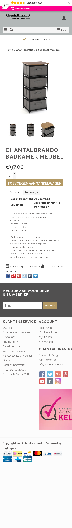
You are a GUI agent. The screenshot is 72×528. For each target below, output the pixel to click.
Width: (14, 223)
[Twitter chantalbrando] (50, 374)
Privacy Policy (11, 341)
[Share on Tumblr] (30, 276)
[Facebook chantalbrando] (42, 374)
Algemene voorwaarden (16, 332)
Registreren (45, 327)
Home (9, 49)
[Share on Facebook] (8, 276)
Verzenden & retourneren (17, 351)
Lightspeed (10, 448)
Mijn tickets (45, 337)
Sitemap (7, 360)
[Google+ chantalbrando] (58, 374)
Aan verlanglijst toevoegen (24, 266)
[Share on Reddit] (24, 276)
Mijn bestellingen (48, 332)
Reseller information (14, 364)
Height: (14, 230)
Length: (14, 227)
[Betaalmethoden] (7, 453)
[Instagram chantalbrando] (58, 381)
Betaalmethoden (12, 346)
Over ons (8, 327)
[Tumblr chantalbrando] (50, 381)
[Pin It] (19, 276)
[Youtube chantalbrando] (42, 381)
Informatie (13, 192)
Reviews (31, 192)
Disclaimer (9, 337)
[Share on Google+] (13, 276)
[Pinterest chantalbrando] (65, 374)
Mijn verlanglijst (48, 341)
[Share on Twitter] (35, 276)
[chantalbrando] (19, 18)
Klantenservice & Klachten (18, 355)
